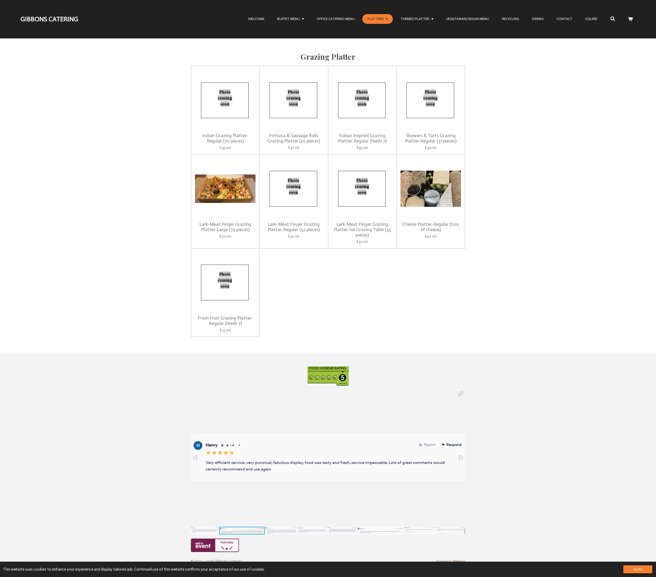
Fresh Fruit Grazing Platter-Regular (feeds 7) (225, 320)
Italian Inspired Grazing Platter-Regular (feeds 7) (362, 138)
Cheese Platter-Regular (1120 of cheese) (430, 227)
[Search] (612, 19)
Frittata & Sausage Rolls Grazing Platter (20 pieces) (293, 138)
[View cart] (630, 19)
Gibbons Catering (49, 19)
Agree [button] (637, 569)
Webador (459, 561)
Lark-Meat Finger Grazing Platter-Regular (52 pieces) (294, 227)
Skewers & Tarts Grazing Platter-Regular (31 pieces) (430, 138)
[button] (460, 394)
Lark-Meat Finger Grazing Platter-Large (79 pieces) (225, 227)
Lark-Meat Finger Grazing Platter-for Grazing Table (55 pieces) (362, 230)
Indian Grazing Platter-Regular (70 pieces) (225, 138)
